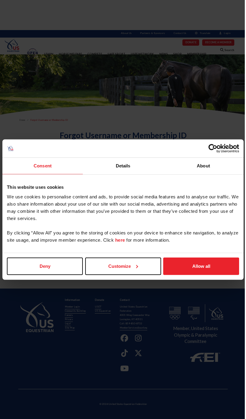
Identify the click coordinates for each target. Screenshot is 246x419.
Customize (119, 265)
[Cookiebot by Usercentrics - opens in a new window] (213, 148)
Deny (45, 265)
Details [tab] (123, 165)
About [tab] (203, 165)
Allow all (201, 265)
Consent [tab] (43, 165)
